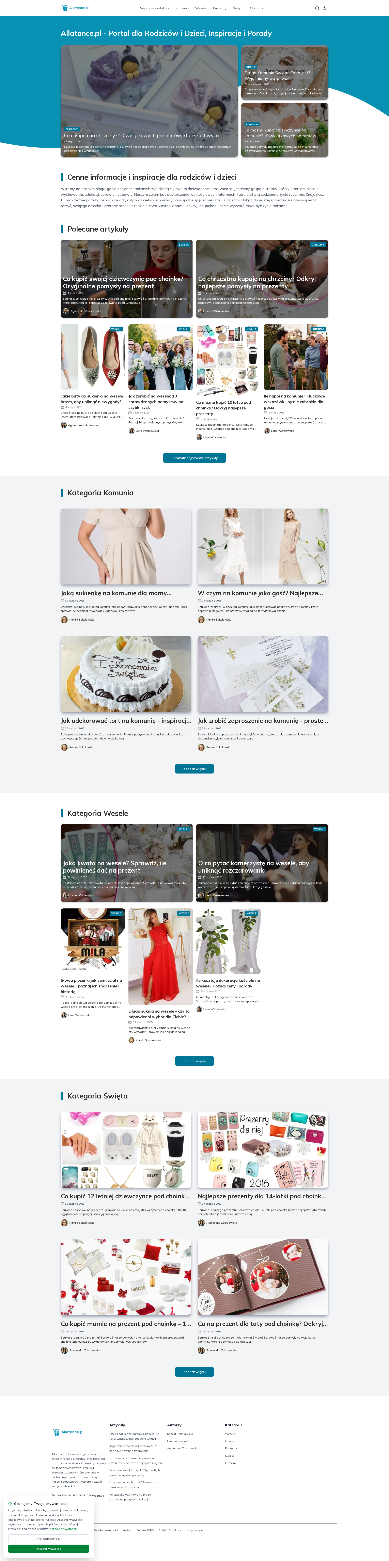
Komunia (182, 8)
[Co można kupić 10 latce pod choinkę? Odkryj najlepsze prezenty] (228, 360)
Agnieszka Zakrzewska (86, 311)
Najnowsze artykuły (154, 8)
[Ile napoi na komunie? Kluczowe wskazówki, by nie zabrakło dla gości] (296, 357)
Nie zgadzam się (48, 1539)
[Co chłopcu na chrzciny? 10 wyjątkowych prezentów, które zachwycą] (149, 101)
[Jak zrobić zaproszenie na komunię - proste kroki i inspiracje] (263, 674)
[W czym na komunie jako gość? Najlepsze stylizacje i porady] (263, 546)
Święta (238, 8)
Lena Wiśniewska (217, 311)
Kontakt (127, 1530)
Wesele (200, 8)
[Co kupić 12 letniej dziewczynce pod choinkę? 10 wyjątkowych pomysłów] (126, 1150)
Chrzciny (256, 8)
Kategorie (234, 1425)
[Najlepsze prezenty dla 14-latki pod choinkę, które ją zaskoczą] (263, 1150)
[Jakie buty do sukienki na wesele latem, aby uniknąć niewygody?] (93, 357)
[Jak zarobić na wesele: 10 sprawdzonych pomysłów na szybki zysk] (160, 357)
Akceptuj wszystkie (48, 1548)
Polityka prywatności (106, 1530)
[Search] (317, 8)
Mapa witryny (195, 1530)
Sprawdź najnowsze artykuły (194, 458)
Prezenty (220, 8)
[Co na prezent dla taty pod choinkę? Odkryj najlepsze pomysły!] (263, 1277)
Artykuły (117, 1425)
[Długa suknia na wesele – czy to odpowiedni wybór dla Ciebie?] (160, 956)
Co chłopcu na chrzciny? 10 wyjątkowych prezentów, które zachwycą (141, 135)
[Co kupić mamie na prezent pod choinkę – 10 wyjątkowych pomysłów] (126, 1277)
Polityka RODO (145, 1530)
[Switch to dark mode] (324, 8)
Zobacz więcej (194, 769)
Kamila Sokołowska (81, 619)
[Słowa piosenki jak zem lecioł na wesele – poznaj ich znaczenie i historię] (93, 941)
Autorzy (174, 1425)
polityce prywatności (63, 1529)
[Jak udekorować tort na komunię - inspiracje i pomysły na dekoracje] (126, 674)
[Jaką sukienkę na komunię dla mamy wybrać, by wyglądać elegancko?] (126, 546)
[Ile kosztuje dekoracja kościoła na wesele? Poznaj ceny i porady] (228, 941)
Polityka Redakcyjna (171, 1530)
